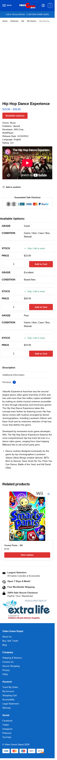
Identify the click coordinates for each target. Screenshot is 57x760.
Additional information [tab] (13, 374)
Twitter (5, 724)
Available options (15, 115)
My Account (8, 691)
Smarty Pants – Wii (13, 545)
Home (5, 21)
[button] (49, 5)
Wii (22, 21)
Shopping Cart (9, 695)
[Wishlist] (48, 494)
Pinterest (6, 733)
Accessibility (8, 699)
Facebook (7, 720)
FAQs (5, 674)
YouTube (6, 737)
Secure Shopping (11, 666)
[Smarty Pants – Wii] (27, 515)
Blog (4, 645)
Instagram (7, 729)
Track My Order (10, 687)
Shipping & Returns (12, 657)
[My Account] (43, 5)
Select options (27, 555)
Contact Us (7, 662)
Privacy (6, 670)
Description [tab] (8, 367)
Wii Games (31, 21)
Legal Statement (10, 703)
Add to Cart (41, 264)
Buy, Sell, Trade (10, 640)
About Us (7, 636)
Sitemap (6, 707)
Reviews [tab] (8, 382)
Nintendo (14, 21)
